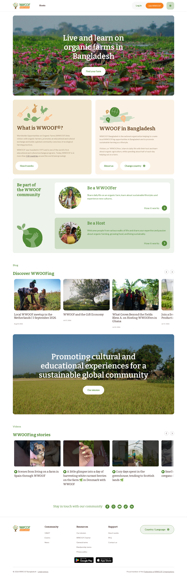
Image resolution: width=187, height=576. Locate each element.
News (47, 542)
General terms (82, 542)
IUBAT (47, 533)
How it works (27, 165)
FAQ (110, 538)
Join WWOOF (154, 5)
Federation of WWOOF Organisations (159, 572)
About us (108, 165)
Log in (139, 5)
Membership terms (83, 547)
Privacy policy (81, 552)
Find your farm (93, 71)
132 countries (32, 156)
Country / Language (155, 529)
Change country (133, 165)
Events (47, 538)
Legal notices (43, 572)
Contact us (112, 542)
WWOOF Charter (83, 538)
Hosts (42, 5)
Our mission (93, 390)
